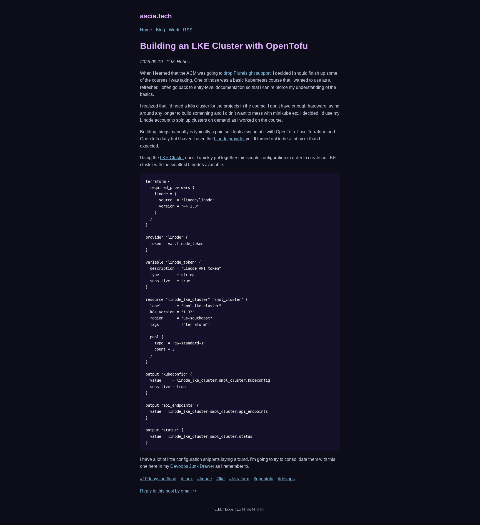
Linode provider (229, 138)
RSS (187, 30)
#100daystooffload (158, 478)
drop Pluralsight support (247, 73)
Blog (160, 30)
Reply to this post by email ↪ (168, 491)
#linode (204, 478)
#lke (220, 478)
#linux (187, 478)
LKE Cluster (172, 157)
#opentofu (263, 478)
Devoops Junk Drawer (192, 466)
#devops (286, 478)
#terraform (239, 478)
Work (174, 30)
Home (146, 30)
